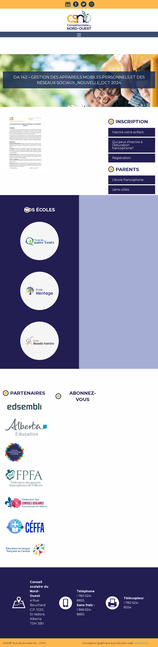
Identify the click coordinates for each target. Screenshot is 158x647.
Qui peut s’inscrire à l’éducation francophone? (127, 145)
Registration (121, 158)
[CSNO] (79, 20)
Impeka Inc (142, 643)
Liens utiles (120, 189)
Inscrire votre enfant (128, 132)
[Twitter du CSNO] (84, 4)
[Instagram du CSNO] (91, 4)
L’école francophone (128, 180)
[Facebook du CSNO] (76, 4)
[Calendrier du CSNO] (68, 4)
